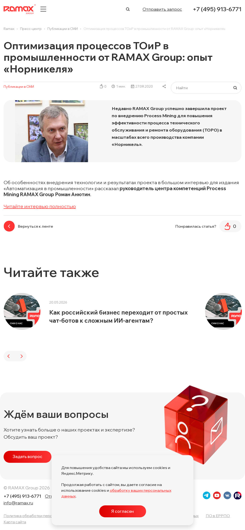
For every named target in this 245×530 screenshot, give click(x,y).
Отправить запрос (162, 9)
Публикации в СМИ (19, 86)
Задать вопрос (27, 456)
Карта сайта (15, 521)
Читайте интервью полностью (40, 206)
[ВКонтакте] (164, 86)
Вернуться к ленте (35, 226)
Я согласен (122, 511)
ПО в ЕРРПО (218, 515)
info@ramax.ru (18, 503)
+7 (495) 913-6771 (217, 9)
